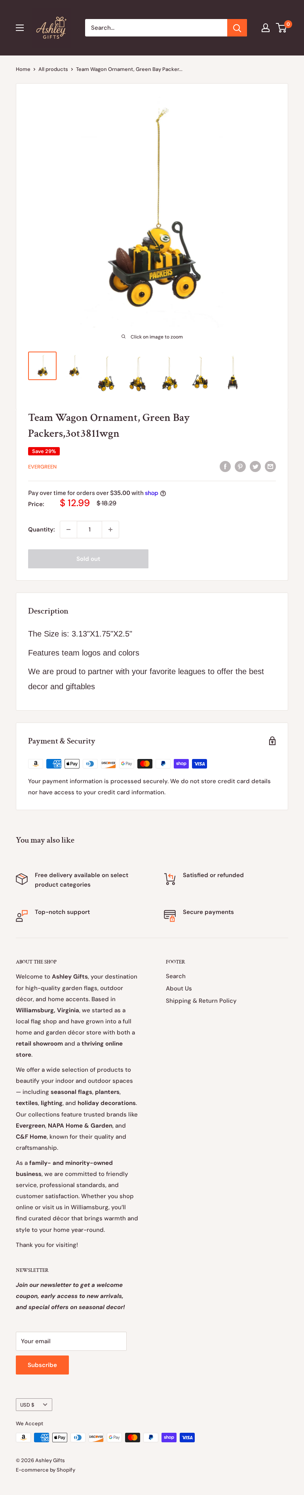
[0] (282, 27)
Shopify (66, 1469)
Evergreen (42, 466)
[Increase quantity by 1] (110, 529)
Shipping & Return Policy (201, 1001)
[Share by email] (270, 466)
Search (176, 976)
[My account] (266, 27)
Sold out (88, 559)
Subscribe (42, 1365)
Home (23, 69)
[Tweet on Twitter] (255, 466)
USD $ (27, 1404)
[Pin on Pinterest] (240, 466)
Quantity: (41, 529)
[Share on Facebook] (225, 466)
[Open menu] (20, 28)
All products (53, 69)
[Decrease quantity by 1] (68, 529)
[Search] (237, 27)
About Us (179, 988)
